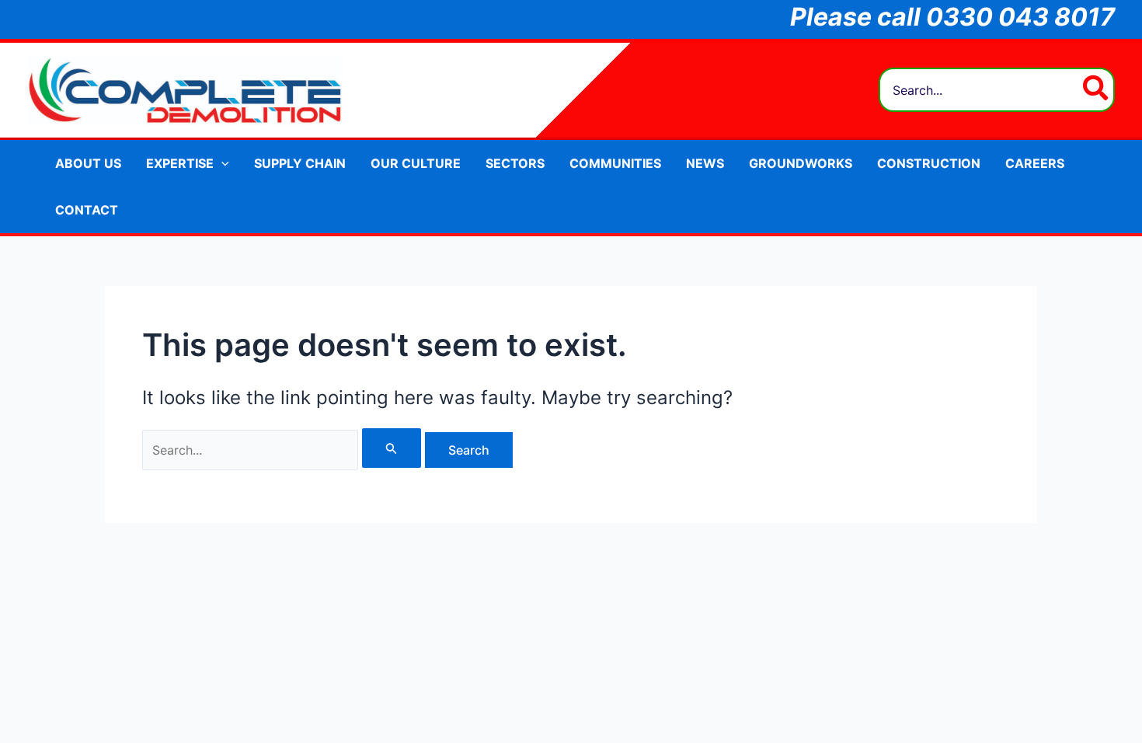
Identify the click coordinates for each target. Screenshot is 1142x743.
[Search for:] (283, 450)
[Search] (1096, 89)
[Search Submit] (391, 448)
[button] (221, 163)
